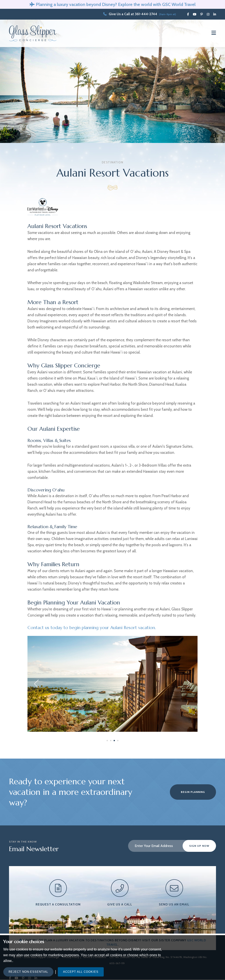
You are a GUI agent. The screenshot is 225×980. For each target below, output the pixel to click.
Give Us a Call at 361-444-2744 (133, 14)
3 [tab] (115, 741)
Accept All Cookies (80, 971)
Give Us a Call (119, 904)
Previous (36, 684)
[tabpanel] (112, 684)
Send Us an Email (174, 904)
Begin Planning (193, 792)
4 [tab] (118, 741)
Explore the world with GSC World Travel (157, 4)
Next (189, 684)
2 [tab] (111, 741)
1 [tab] (108, 741)
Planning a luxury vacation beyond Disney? (76, 4)
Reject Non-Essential (28, 971)
